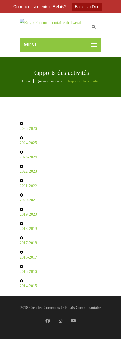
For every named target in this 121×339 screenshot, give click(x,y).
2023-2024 (28, 157)
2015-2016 (28, 271)
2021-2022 (28, 186)
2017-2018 (28, 243)
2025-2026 (28, 128)
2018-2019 (28, 229)
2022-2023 (28, 171)
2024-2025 (28, 143)
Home (26, 81)
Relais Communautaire (83, 308)
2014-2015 (28, 286)
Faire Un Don (87, 6)
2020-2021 (28, 200)
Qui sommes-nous (49, 81)
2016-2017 (28, 257)
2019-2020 (28, 214)
